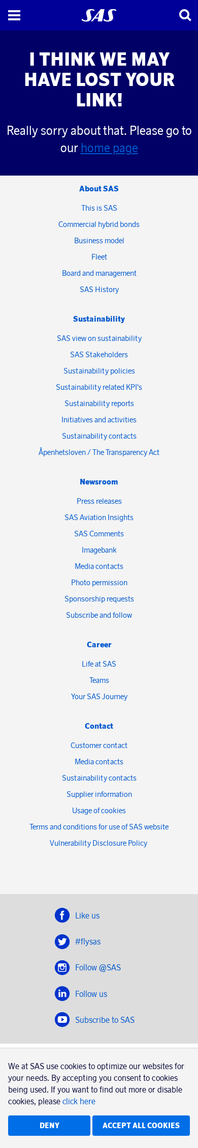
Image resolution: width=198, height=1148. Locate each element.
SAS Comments (99, 533)
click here (78, 1101)
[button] (14, 15)
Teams (99, 680)
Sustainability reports (99, 403)
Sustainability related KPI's (99, 387)
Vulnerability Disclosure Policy (99, 843)
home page (109, 147)
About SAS (99, 188)
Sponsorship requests (99, 599)
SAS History (99, 289)
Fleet (99, 257)
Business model (99, 240)
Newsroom (99, 481)
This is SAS (99, 208)
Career (99, 644)
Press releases (99, 501)
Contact (99, 726)
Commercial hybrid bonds (99, 224)
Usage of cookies (99, 810)
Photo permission (99, 582)
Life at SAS (99, 664)
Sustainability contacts (99, 436)
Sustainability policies (99, 371)
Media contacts (99, 566)
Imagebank (99, 550)
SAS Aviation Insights (99, 517)
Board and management (99, 273)
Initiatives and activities (99, 419)
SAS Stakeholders (99, 354)
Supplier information (99, 794)
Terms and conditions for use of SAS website (99, 826)
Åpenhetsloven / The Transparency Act (99, 452)
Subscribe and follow (99, 615)
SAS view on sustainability (99, 338)
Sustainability (99, 319)
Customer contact (99, 745)
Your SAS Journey (99, 696)
